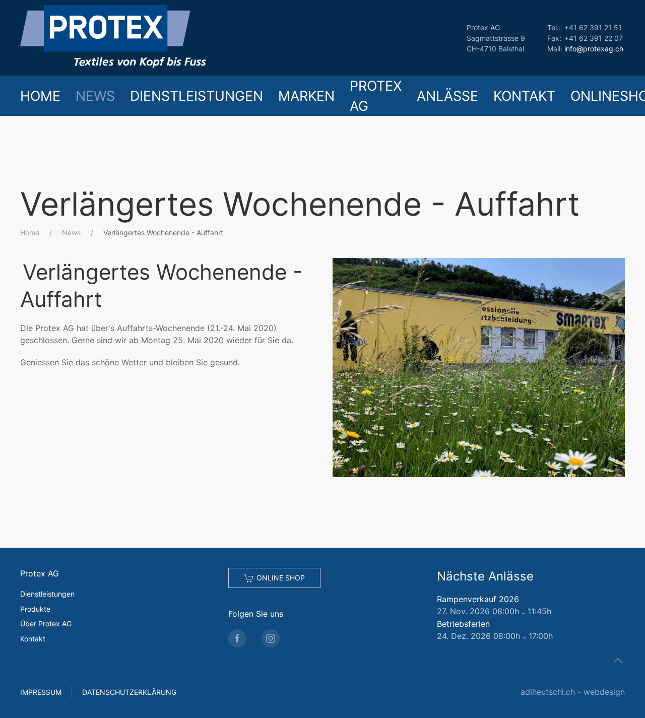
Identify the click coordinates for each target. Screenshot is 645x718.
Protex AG (376, 96)
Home (40, 96)
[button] (479, 367)
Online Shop (280, 577)
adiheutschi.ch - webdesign (573, 692)
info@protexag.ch (593, 48)
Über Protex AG (46, 623)
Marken (306, 96)
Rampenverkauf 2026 (478, 599)
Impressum (40, 692)
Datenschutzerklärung (129, 692)
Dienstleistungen (196, 96)
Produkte (35, 609)
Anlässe (447, 96)
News (95, 96)
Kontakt (524, 96)
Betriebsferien (463, 624)
